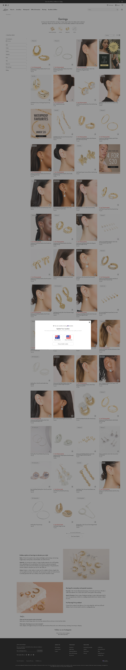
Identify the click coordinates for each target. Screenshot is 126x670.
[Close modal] (89, 322)
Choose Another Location (63, 344)
